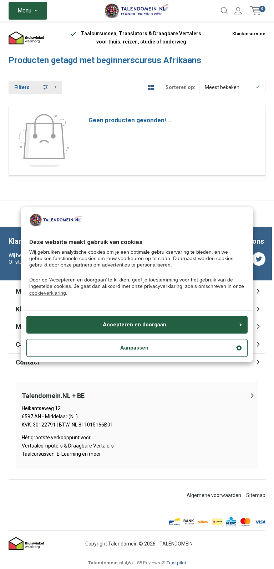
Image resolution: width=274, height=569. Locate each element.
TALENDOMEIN (176, 544)
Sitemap (255, 495)
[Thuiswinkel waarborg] (26, 38)
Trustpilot (176, 562)
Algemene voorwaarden (214, 495)
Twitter (258, 259)
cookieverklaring (47, 293)
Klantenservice (248, 33)
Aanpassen (134, 348)
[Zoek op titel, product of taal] (224, 10)
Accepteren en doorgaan (134, 324)
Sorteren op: (180, 87)
